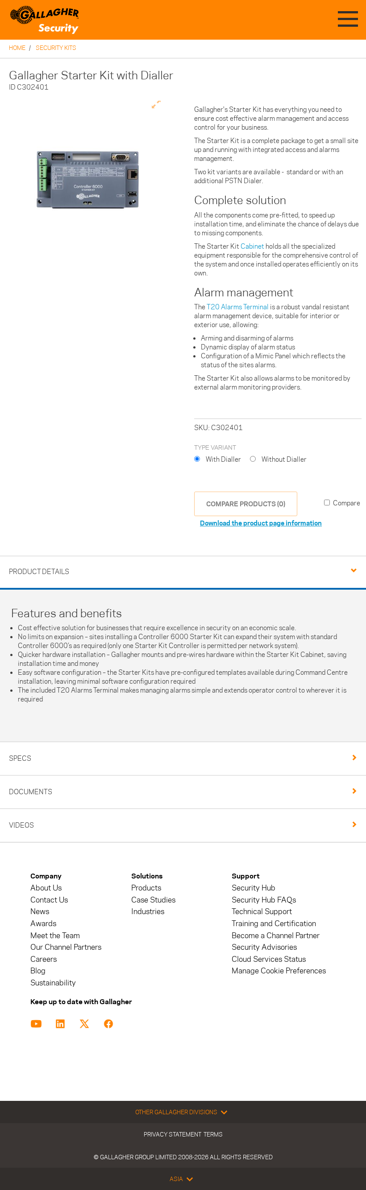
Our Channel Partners (65, 947)
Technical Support (262, 911)
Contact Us (49, 900)
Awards (43, 923)
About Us (46, 888)
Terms (213, 1134)
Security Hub (253, 888)
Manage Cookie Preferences (279, 971)
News (39, 911)
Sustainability (53, 983)
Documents (30, 791)
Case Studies (153, 900)
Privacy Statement (172, 1134)
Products (146, 888)
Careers (43, 959)
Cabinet (252, 246)
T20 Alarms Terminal (238, 307)
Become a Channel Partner (276, 935)
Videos (21, 825)
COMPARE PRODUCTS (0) (245, 504)
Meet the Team (55, 935)
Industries (147, 911)
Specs (20, 758)
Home (17, 48)
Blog (38, 971)
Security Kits (56, 48)
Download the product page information (261, 523)
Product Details (39, 571)
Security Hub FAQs (264, 900)
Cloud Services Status (269, 959)
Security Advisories (264, 947)
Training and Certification (274, 923)
